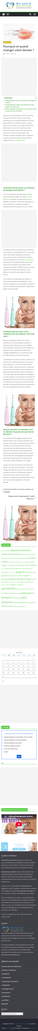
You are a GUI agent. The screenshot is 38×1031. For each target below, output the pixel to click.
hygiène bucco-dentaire (16, 575)
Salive (18, 593)
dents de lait (15, 565)
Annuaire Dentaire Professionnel (11, 966)
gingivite (20, 572)
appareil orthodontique (11, 554)
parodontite (8, 588)
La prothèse (5, 1000)
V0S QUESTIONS (7, 42)
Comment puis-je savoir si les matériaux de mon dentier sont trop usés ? (19, 106)
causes (23, 562)
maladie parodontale (14, 582)
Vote (19, 756)
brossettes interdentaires (21, 558)
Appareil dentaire (21, 550)
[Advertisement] (19, 77)
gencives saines (12, 572)
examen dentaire (12, 568)
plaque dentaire (20, 589)
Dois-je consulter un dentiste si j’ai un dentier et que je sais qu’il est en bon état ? (21, 110)
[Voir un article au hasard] (34, 14)
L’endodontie (5, 974)
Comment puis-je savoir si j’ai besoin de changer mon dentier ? (21, 101)
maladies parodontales (26, 582)
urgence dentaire (18, 606)
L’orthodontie (5, 985)
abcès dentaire (5, 550)
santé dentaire (15, 598)
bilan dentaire (26, 554)
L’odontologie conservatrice (9, 981)
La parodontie (5, 992)
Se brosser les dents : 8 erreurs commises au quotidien (18, 490)
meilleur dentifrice (5, 585)
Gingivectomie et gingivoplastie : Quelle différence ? (21, 497)
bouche (33, 554)
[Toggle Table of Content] (36, 97)
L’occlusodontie (6, 977)
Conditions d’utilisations (8, 970)
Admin (14, 54)
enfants (3, 568)
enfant (33, 565)
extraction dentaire (25, 568)
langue (28, 579)
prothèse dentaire (8, 593)
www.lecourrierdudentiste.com (10, 955)
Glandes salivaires (30, 572)
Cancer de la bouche (15, 562)
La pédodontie (5, 996)
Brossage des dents (7, 558)
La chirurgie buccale (7, 989)
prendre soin (29, 589)
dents (8, 565)
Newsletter (4, 1004)
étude (25, 606)
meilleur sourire (16, 585)
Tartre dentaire (19, 602)
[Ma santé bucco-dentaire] (3, 14)
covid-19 (27, 562)
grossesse (5, 575)
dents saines (25, 565)
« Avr (2, 681)
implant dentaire (17, 578)
